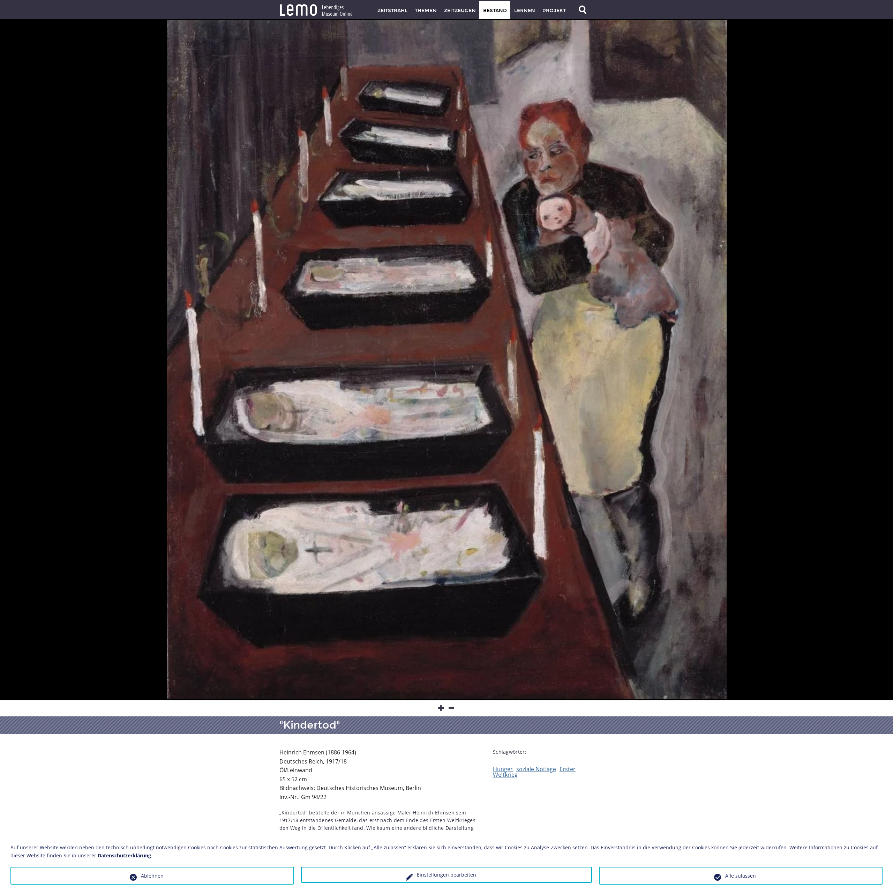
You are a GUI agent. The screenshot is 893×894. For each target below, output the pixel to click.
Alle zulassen (740, 875)
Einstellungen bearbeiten (446, 874)
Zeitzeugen (460, 11)
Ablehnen (152, 875)
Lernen (524, 11)
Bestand (495, 11)
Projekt (554, 11)
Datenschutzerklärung (124, 855)
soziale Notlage (536, 769)
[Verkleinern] (451, 708)
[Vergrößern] (441, 708)
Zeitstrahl (392, 11)
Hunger (503, 769)
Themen (426, 11)
